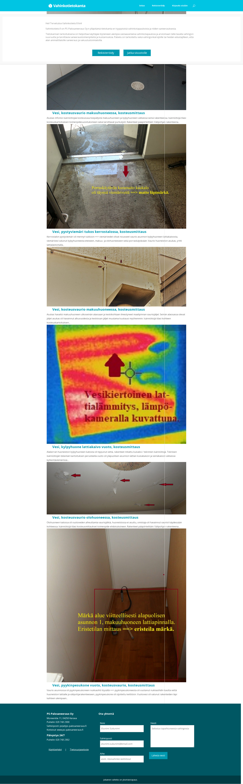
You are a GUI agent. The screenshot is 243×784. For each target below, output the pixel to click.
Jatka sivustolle (137, 53)
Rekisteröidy (106, 53)
